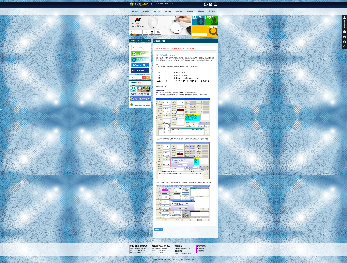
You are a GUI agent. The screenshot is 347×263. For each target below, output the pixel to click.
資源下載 (190, 11)
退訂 (147, 77)
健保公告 (157, 11)
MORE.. (140, 82)
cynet (193, 259)
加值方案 (179, 11)
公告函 (166, 86)
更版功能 (168, 11)
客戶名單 (212, 11)
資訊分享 (201, 11)
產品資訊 (146, 11)
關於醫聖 (135, 11)
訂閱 (144, 77)
